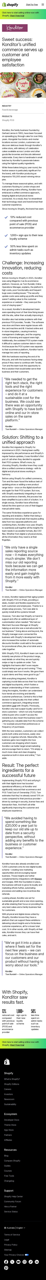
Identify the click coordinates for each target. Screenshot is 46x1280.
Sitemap (8, 1250)
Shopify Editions (11, 1084)
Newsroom (9, 1099)
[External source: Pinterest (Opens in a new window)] (6, 1268)
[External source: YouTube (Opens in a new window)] (18, 1262)
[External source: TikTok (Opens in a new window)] (31, 1262)
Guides (7, 1165)
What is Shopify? (12, 1079)
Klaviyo (38, 879)
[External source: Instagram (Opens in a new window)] (24, 1262)
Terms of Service (12, 1234)
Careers (7, 1089)
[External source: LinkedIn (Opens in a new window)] (37, 1262)
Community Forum (12, 1201)
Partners (8, 1135)
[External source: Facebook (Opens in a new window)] (6, 1262)
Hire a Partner (10, 1206)
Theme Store (10, 1125)
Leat (14, 705)
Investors (8, 1094)
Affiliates (8, 1140)
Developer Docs (11, 1120)
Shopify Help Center (13, 1196)
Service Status (11, 1211)
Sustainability (10, 1104)
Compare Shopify (12, 1160)
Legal (6, 1239)
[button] (43, 4)
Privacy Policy (10, 1244)
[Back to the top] (7, 1062)
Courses (8, 1171)
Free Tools (9, 1176)
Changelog (9, 1181)
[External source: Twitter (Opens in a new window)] (12, 1262)
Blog (6, 1155)
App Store (9, 1130)
